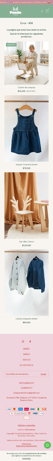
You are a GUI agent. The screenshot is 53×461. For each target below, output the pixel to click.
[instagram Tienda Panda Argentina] (23, 341)
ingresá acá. (26, 444)
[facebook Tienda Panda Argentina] (30, 341)
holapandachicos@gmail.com (27, 392)
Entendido (26, 458)
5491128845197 (26, 383)
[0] (47, 11)
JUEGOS (27, 359)
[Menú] (43, 11)
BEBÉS (26, 348)
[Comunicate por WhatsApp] (47, 445)
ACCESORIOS (26, 365)
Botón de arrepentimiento (26, 446)
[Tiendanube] (26, 429)
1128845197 (26, 388)
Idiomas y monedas (26, 425)
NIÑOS (26, 354)
